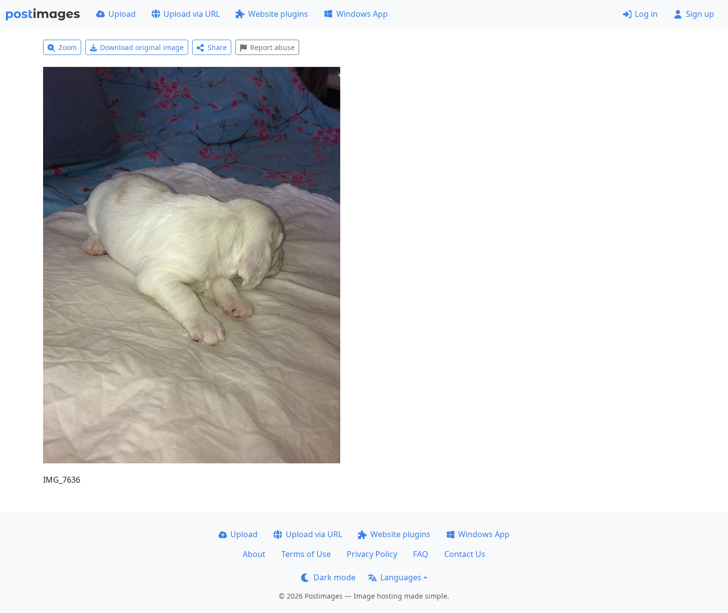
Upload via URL (191, 13)
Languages (400, 577)
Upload (122, 13)
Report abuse (272, 47)
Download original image (142, 47)
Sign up (700, 13)
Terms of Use (306, 554)
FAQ (420, 554)
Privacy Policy (372, 554)
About (254, 554)
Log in (646, 13)
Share (217, 47)
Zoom (67, 47)
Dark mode (334, 577)
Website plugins (278, 13)
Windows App (362, 13)
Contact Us (464, 554)
